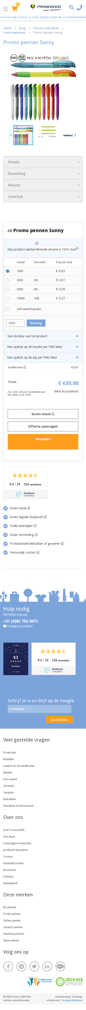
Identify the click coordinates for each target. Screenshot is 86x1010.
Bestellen (8, 759)
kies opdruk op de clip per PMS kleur (32, 357)
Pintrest (21, 966)
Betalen (7, 772)
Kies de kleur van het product (27, 336)
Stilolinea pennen (13, 933)
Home (7, 28)
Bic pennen (9, 907)
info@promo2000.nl (20, 626)
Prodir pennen (12, 913)
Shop (22, 28)
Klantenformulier (13, 863)
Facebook (8, 966)
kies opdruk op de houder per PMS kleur (34, 347)
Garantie (8, 785)
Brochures (9, 870)
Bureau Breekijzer (72, 1000)
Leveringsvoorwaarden (17, 843)
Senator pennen (12, 927)
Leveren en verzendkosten (18, 765)
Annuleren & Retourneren (18, 805)
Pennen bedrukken (46, 28)
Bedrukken (9, 799)
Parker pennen (12, 920)
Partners (8, 876)
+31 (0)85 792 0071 (20, 621)
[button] (11, 134)
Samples (8, 792)
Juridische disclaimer (15, 850)
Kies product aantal (42, 249)
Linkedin (47, 966)
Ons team (9, 836)
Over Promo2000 (13, 830)
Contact (8, 856)
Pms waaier (10, 779)
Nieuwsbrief (10, 883)
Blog (60, 966)
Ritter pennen (11, 940)
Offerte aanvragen (43, 426)
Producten (9, 752)
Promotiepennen (14, 32)
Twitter (34, 966)
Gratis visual (41, 414)
